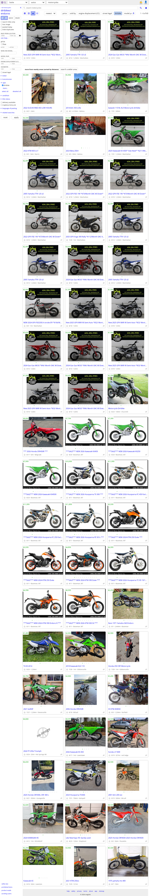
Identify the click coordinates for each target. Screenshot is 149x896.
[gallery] (33, 13)
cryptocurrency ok (9, 105)
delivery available (9, 102)
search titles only (9, 22)
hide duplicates (8, 29)
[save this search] (146, 8)
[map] (37, 13)
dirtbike (6, 85)
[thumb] (29, 13)
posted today (7, 27)
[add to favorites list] (24, 58)
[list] (25, 13)
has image (6, 24)
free (4, 44)
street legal (7, 72)
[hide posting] (61, 58)
